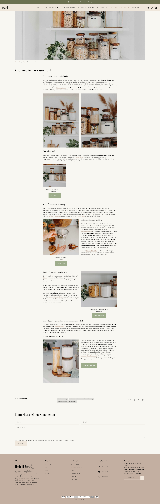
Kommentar (21, 427)
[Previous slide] (5, 2)
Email (85, 422)
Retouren (74, 479)
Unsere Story (49, 465)
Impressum (75, 476)
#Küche (72, 399)
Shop (47, 468)
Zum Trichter (61, 263)
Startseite (18, 62)
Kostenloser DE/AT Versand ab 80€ (81, 2)
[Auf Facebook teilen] (135, 400)
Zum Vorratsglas (99, 315)
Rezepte (47, 473)
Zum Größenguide (89, 365)
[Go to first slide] (155, 2)
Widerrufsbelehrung (78, 468)
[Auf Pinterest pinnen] (143, 400)
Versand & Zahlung (77, 465)
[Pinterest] (100, 472)
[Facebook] (100, 467)
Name (19, 422)
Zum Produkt (54, 195)
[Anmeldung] (152, 8)
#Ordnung (90, 399)
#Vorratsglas (72, 401)
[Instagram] (100, 477)
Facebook (105, 467)
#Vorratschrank (62, 401)
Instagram (105, 476)
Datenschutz (75, 473)
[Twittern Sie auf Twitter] (139, 400)
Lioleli (82, 499)
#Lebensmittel (81, 399)
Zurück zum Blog (22, 398)
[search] (148, 8)
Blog (23, 62)
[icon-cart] (156, 8)
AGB (72, 470)
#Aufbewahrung (62, 399)
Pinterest (105, 472)
